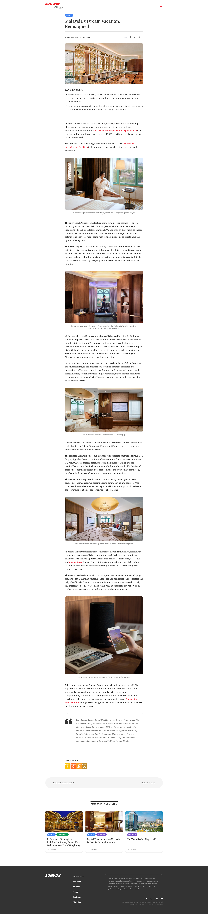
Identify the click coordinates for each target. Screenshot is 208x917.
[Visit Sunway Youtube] (162, 898)
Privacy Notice (133, 904)
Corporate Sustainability (155, 904)
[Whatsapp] (139, 37)
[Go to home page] (54, 6)
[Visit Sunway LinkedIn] (157, 898)
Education (77, 902)
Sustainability (62, 834)
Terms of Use (143, 904)
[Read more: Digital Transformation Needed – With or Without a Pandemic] (104, 821)
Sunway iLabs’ (75, 562)
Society (76, 892)
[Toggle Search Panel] (154, 6)
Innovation (101, 834)
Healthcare (77, 897)
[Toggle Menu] (161, 6)
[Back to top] (202, 864)
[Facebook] (130, 37)
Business (69, 15)
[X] (134, 37)
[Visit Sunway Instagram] (151, 898)
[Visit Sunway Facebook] (146, 898)
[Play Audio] (148, 6)
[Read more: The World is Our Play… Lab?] (144, 821)
